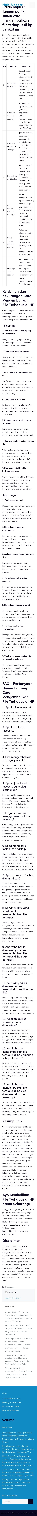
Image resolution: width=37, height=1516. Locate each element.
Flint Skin (11, 1513)
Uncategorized (11, 1287)
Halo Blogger (12, 5)
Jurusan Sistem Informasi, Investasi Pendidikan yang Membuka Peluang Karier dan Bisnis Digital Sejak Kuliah (18, 1472)
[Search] (30, 1501)
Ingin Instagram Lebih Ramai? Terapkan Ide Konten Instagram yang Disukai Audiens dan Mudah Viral (18, 1449)
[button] (27, 5)
